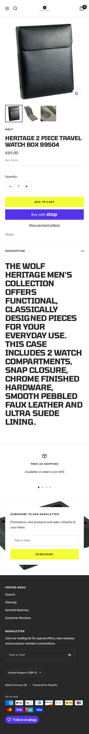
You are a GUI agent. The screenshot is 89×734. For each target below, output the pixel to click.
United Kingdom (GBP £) (22, 672)
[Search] (15, 8)
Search (10, 594)
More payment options (44, 225)
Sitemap (11, 602)
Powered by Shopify (45, 685)
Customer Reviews (18, 618)
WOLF (9, 129)
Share (9, 234)
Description (15, 250)
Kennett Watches (17, 610)
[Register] (69, 654)
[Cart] (81, 8)
